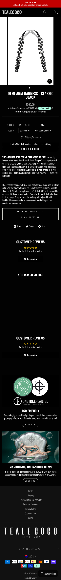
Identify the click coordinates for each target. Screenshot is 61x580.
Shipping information (30, 211)
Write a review (30, 259)
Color (11, 125)
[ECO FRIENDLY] (30, 391)
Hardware (25, 125)
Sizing (30, 490)
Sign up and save (30, 548)
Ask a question (30, 217)
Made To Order (30, 148)
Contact (30, 517)
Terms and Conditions (30, 504)
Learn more (30, 424)
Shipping (27, 111)
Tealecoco (12, 12)
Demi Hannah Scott (26, 160)
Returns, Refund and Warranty (30, 499)
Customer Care (30, 513)
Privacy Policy (30, 508)
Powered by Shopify (31, 577)
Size (43, 125)
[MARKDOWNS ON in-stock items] (30, 447)
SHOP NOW (30, 481)
